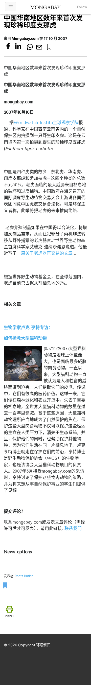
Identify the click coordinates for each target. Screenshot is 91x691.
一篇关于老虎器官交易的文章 (45, 253)
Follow (82, 7)
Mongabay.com (25, 38)
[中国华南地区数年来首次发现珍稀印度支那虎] (49, 47)
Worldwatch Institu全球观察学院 (46, 122)
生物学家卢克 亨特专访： (28, 327)
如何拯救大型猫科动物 (25, 338)
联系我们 (73, 528)
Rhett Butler (24, 576)
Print (9, 616)
